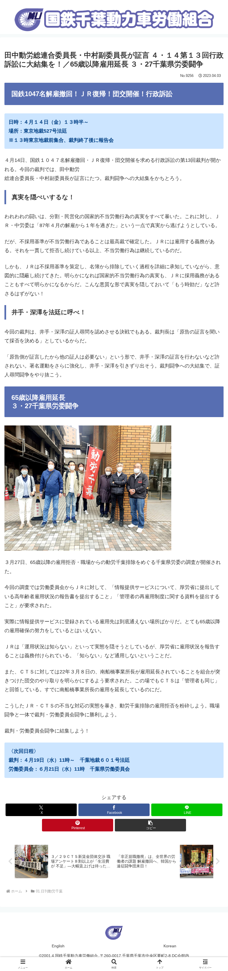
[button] (150, 825)
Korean (169, 946)
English (58, 946)
